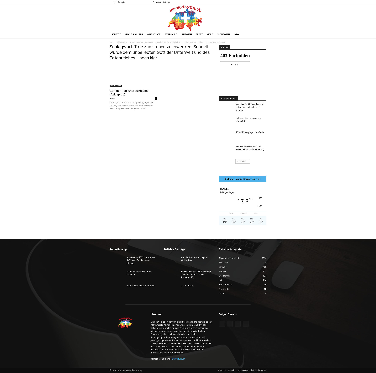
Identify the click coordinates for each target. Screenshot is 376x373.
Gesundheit (171, 34)
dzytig (112, 98)
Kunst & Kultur (134, 34)
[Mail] (259, 2)
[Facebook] (249, 2)
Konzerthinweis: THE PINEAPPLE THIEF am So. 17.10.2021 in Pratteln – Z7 (196, 274)
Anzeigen (222, 370)
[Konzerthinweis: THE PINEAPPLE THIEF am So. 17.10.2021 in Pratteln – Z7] (171, 275)
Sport (199, 34)
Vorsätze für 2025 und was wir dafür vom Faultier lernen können (250, 107)
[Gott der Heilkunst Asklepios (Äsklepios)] (133, 75)
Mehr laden (241, 161)
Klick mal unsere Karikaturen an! (242, 179)
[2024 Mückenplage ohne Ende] (226, 136)
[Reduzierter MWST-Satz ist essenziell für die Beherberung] (226, 150)
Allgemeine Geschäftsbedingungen (251, 370)
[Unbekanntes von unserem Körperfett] (226, 122)
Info (236, 34)
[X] (264, 2)
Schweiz (116, 34)
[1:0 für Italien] (171, 289)
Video (210, 34)
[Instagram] (254, 2)
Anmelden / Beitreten (161, 2)
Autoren (187, 34)
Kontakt (231, 370)
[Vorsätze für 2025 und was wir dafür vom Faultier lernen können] (226, 108)
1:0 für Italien (187, 285)
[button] (262, 34)
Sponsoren (223, 34)
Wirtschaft (153, 34)
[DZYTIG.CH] (188, 17)
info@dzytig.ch (178, 358)
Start (111, 42)
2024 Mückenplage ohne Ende (250, 132)
